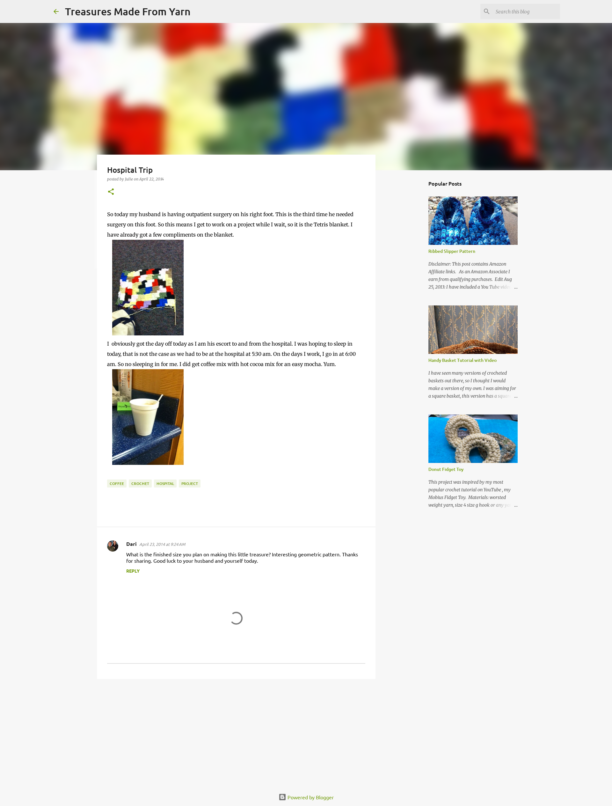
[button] (111, 192)
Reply (133, 571)
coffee (117, 483)
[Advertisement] (236, 733)
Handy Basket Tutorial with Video (462, 360)
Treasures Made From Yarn (128, 11)
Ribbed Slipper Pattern (451, 251)
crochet (140, 483)
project (189, 483)
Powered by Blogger (310, 797)
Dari (131, 543)
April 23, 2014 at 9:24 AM (162, 544)
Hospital (165, 483)
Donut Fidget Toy (445, 469)
